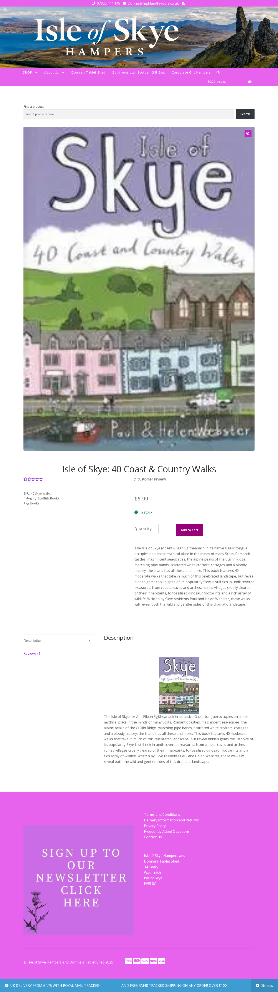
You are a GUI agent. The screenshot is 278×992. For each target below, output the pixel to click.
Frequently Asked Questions (167, 831)
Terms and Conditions (162, 814)
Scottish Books (48, 498)
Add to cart (189, 530)
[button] (248, 133)
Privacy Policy (155, 825)
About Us (51, 72)
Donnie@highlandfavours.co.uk (153, 3)
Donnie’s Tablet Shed (88, 72)
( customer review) (150, 479)
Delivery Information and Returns (171, 820)
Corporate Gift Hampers (191, 72)
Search (245, 114)
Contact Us (153, 837)
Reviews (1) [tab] (32, 653)
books (34, 503)
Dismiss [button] (266, 985)
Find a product (33, 106)
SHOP (27, 72)
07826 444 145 (108, 3)
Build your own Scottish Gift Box (138, 72)
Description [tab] (32, 640)
